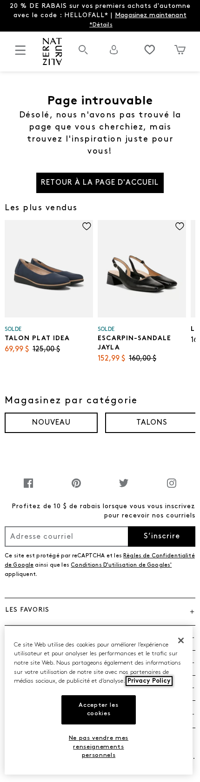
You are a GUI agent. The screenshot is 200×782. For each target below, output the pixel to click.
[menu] (20, 54)
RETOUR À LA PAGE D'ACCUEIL (100, 183)
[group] (51, 423)
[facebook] (28, 488)
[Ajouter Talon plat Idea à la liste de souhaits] (86, 226)
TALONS (151, 423)
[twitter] (123, 488)
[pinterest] (76, 488)
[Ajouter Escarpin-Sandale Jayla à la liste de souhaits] (179, 226)
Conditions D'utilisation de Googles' (121, 565)
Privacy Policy (149, 681)
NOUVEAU (51, 423)
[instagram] (171, 488)
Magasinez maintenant (151, 15)
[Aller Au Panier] (180, 49)
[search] (83, 54)
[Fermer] (181, 640)
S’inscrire (162, 536)
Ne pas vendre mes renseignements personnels (98, 746)
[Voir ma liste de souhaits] (149, 49)
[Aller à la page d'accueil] (52, 51)
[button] (100, 611)
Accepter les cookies (98, 709)
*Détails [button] (101, 25)
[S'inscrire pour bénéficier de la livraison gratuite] (114, 49)
